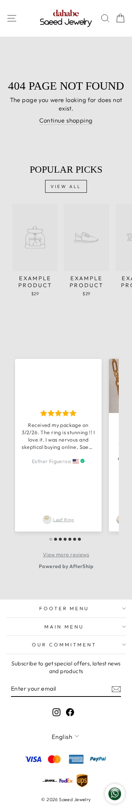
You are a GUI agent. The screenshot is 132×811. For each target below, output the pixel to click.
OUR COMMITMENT (64, 644)
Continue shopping (65, 120)
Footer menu (64, 608)
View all (66, 186)
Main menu (64, 627)
